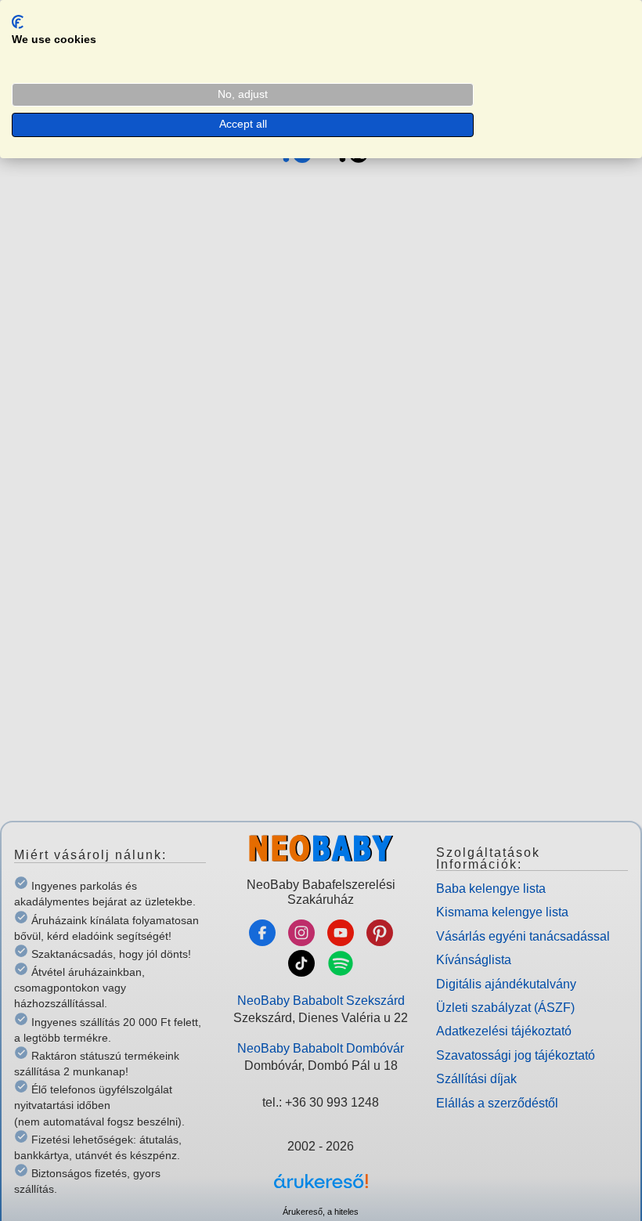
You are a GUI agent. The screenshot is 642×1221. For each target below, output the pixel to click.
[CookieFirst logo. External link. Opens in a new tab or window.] (17, 22)
